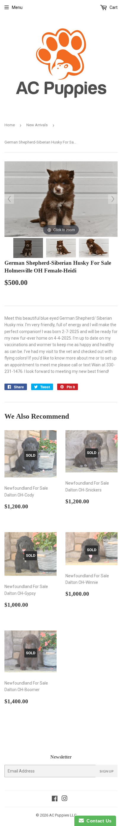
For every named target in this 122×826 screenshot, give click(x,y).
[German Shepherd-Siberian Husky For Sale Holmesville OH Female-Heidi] (28, 248)
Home (9, 125)
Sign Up (106, 771)
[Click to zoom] (61, 198)
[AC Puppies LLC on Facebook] (55, 799)
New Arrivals (37, 125)
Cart (113, 7)
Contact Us (98, 820)
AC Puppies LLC (62, 815)
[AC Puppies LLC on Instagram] (65, 799)
